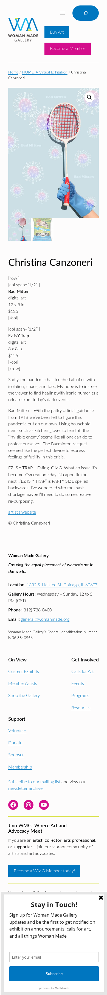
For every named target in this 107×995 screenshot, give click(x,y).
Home (13, 72)
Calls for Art (82, 671)
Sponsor (16, 755)
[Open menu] (62, 13)
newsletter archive (25, 788)
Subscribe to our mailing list (34, 782)
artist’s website (22, 512)
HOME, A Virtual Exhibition (44, 72)
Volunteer (17, 731)
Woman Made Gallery (28, 556)
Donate (15, 743)
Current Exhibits (23, 671)
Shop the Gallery (24, 695)
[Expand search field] (85, 13)
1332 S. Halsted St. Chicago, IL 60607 (62, 585)
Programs (80, 695)
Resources (81, 708)
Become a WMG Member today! (44, 871)
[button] (89, 97)
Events (77, 683)
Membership (20, 767)
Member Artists (22, 683)
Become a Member (68, 48)
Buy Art (57, 32)
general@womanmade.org (45, 619)
